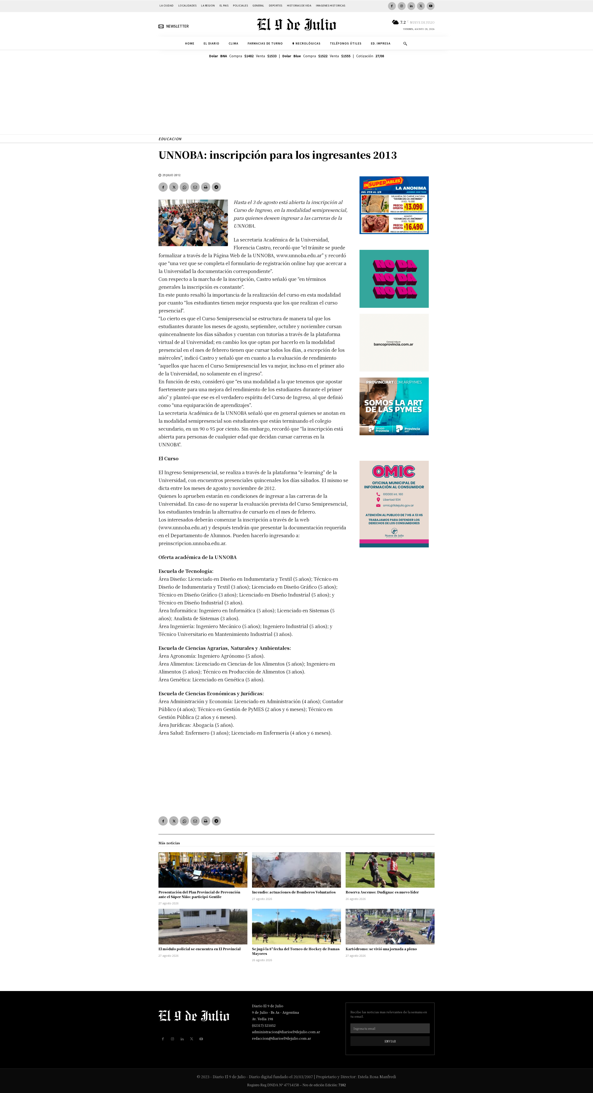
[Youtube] (431, 6)
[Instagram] (402, 6)
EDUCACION (170, 138)
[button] (405, 43)
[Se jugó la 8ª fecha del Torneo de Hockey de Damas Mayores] (296, 926)
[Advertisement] (296, 102)
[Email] (195, 187)
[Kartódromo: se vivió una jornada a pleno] (390, 926)
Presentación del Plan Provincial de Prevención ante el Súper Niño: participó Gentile (199, 894)
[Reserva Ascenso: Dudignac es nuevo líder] (390, 870)
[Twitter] (421, 6)
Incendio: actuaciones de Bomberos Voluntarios (294, 892)
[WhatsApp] (184, 187)
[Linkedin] (411, 6)
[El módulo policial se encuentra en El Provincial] (202, 926)
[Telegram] (216, 187)
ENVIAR (390, 1041)
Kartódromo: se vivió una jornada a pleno (381, 949)
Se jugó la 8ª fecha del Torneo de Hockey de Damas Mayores (296, 951)
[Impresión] (205, 187)
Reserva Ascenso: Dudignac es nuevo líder (382, 892)
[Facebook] (392, 6)
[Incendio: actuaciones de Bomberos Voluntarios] (296, 870)
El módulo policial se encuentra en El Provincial (199, 949)
